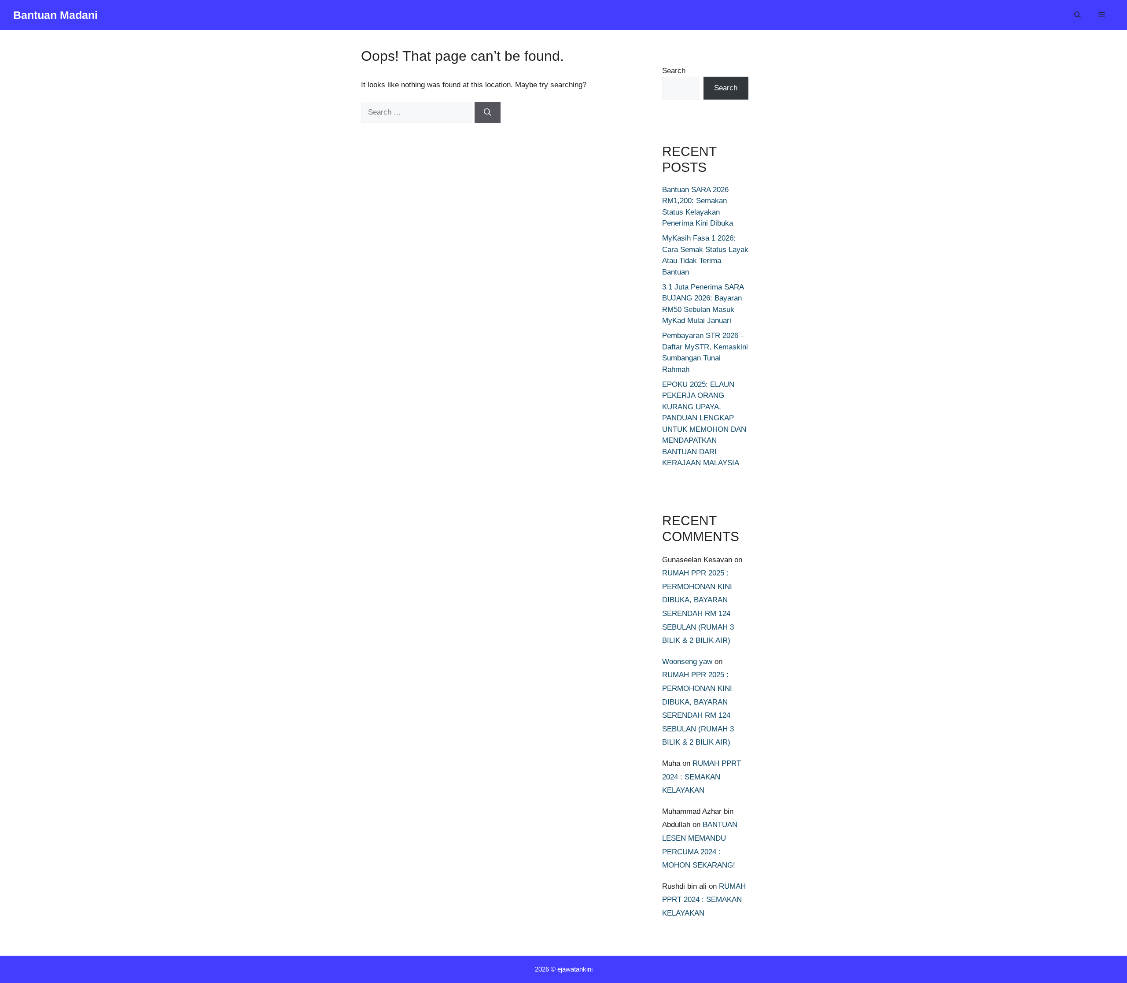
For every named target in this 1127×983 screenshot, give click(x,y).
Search (673, 71)
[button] (1077, 15)
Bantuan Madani (55, 15)
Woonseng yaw (687, 661)
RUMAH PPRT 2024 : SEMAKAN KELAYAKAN (701, 776)
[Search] (488, 112)
